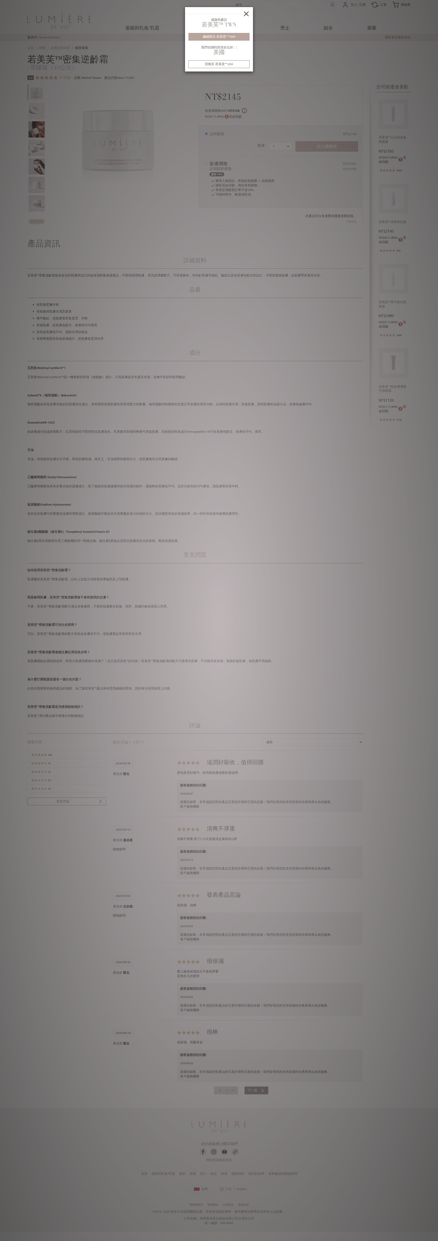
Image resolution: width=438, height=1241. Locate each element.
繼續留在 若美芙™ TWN (219, 36)
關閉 (246, 13)
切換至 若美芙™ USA (219, 64)
